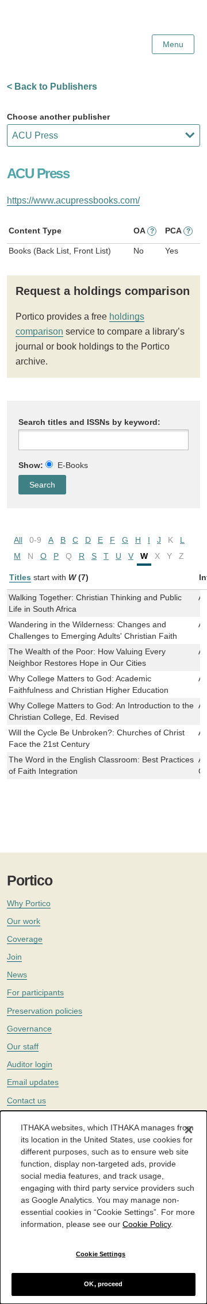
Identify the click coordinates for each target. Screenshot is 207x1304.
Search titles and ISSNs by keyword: (89, 422)
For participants (35, 992)
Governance (29, 1028)
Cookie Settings (100, 1254)
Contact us (26, 1100)
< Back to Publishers (52, 86)
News (17, 974)
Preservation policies (44, 1010)
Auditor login (29, 1064)
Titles (20, 577)
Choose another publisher (58, 116)
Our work (23, 921)
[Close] (188, 1129)
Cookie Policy (146, 1224)
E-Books (72, 465)
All (18, 539)
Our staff (23, 1046)
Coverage (25, 939)
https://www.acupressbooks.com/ (73, 200)
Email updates (33, 1082)
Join (14, 956)
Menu (173, 44)
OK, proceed (103, 1283)
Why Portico (29, 903)
